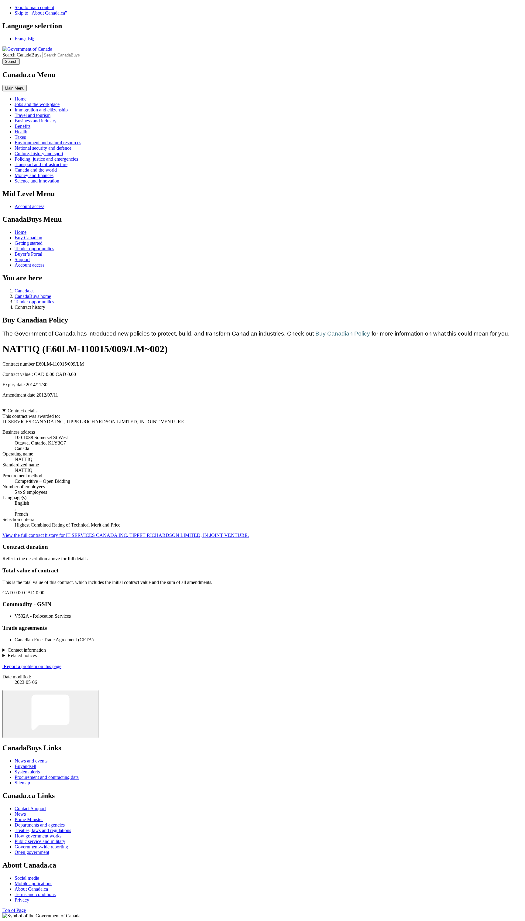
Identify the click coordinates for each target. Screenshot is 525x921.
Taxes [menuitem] (20, 137)
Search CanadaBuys (21, 54)
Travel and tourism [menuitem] (32, 115)
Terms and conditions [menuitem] (35, 894)
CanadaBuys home (33, 296)
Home (20, 232)
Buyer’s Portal (28, 254)
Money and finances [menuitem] (34, 175)
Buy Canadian (28, 237)
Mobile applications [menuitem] (33, 883)
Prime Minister (29, 819)
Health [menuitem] (21, 131)
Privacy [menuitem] (22, 899)
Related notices (22, 655)
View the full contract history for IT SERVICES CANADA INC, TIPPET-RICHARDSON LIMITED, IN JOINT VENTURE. (125, 535)
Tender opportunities (34, 248)
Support (22, 259)
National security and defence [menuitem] (43, 148)
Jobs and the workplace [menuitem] (37, 104)
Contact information (27, 650)
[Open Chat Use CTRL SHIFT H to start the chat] (50, 714)
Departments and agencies (40, 824)
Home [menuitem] (20, 98)
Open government (32, 852)
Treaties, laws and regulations (43, 830)
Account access (29, 206)
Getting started (29, 243)
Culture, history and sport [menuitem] (39, 153)
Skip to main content (34, 7)
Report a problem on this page (32, 666)
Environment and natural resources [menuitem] (48, 142)
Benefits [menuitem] (22, 126)
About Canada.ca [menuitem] (31, 889)
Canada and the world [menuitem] (36, 169)
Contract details (22, 410)
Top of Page (14, 910)
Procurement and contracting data (47, 777)
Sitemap (22, 782)
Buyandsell (25, 766)
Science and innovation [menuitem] (37, 180)
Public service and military (40, 841)
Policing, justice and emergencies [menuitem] (46, 159)
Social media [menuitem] (27, 878)
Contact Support (30, 808)
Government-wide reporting (41, 846)
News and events (31, 760)
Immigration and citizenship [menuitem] (41, 109)
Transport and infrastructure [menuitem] (41, 164)
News (20, 814)
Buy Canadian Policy (342, 333)
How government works (38, 835)
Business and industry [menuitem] (36, 120)
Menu (14, 88)
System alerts (27, 771)
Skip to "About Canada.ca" (41, 12)
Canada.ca (25, 290)
